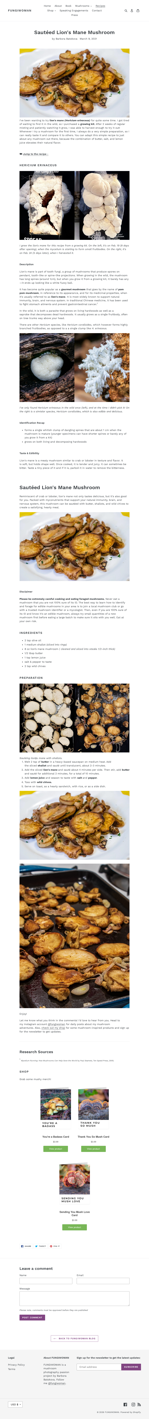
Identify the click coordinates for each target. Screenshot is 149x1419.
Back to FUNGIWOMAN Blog (76, 1338)
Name (22, 1275)
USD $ (14, 1404)
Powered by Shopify (130, 1412)
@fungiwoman (56, 1024)
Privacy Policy (16, 1364)
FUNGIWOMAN (20, 10)
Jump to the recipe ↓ (35, 154)
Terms (11, 1369)
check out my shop (53, 1027)
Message (24, 1288)
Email (80, 1275)
